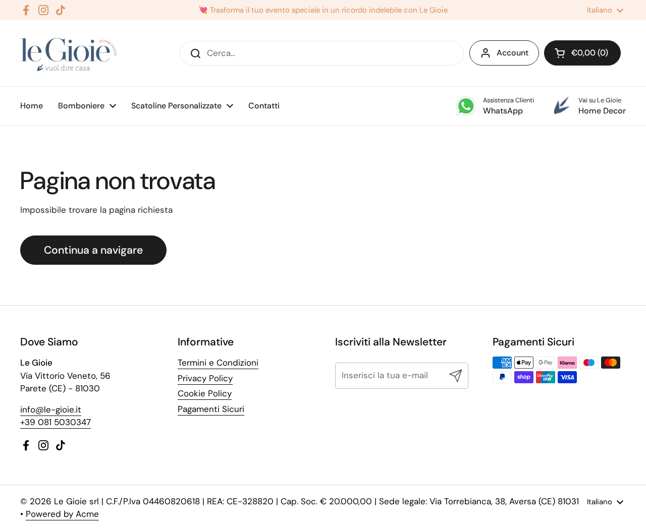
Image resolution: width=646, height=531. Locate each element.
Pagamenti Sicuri (211, 409)
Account (512, 52)
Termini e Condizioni (218, 362)
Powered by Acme (62, 513)
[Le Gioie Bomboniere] (69, 53)
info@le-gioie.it (50, 409)
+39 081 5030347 (55, 422)
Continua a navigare (93, 250)
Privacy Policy (205, 378)
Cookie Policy (205, 393)
